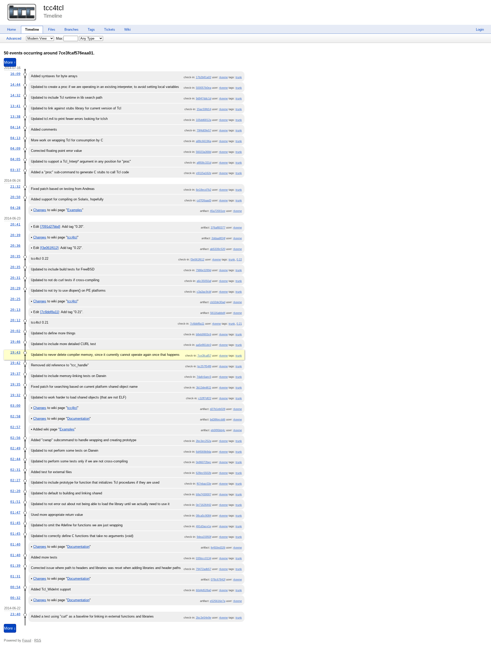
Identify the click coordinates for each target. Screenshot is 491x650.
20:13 (15, 310)
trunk (239, 77)
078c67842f (218, 579)
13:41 (15, 106)
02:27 (15, 480)
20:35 (15, 256)
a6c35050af (204, 280)
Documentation (78, 418)
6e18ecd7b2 (203, 189)
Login (480, 29)
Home (11, 29)
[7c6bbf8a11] (49, 312)
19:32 (15, 395)
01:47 (15, 512)
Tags (91, 29)
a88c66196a (203, 141)
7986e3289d (203, 270)
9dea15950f (204, 536)
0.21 (239, 323)
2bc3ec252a (203, 440)
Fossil (26, 640)
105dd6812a (203, 119)
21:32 (15, 186)
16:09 (15, 74)
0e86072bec (203, 462)
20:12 (15, 320)
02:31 (15, 470)
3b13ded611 (203, 387)
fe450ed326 (218, 547)
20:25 (15, 299)
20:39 (15, 235)
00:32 (15, 598)
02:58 (15, 416)
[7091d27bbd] (50, 227)
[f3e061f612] (49, 248)
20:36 (15, 245)
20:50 (15, 197)
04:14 (15, 127)
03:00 (15, 405)
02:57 (15, 427)
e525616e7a (217, 600)
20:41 (15, 224)
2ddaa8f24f (218, 238)
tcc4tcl (53, 8)
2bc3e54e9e (203, 617)
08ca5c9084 (203, 515)
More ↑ (10, 62)
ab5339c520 (217, 248)
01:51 (15, 502)
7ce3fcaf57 (204, 355)
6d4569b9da (203, 451)
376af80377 (218, 227)
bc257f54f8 (204, 366)
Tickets (109, 29)
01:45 (15, 523)
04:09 (15, 148)
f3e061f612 (197, 259)
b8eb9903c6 (203, 334)
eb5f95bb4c (218, 430)
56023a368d (203, 151)
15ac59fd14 (204, 109)
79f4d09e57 (204, 130)
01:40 (15, 544)
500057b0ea (203, 87)
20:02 (15, 331)
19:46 (15, 342)
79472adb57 (203, 569)
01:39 (15, 565)
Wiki (127, 29)
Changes (39, 210)
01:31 (15, 576)
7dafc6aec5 (204, 376)
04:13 (15, 138)
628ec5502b (203, 472)
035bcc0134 (203, 558)
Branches (71, 29)
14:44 (15, 84)
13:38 (15, 116)
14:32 (15, 95)
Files (51, 29)
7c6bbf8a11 (197, 323)
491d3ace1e (203, 526)
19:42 (15, 363)
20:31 (15, 278)
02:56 (15, 438)
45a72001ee (217, 210)
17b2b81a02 (203, 77)
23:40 (15, 614)
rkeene (223, 77)
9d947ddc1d (203, 98)
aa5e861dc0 (203, 344)
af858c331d (204, 162)
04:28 (15, 208)
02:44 (15, 459)
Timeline (32, 29)
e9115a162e (203, 173)
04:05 (15, 159)
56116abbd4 (217, 312)
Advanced (13, 38)
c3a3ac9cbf (204, 291)
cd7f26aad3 (204, 200)
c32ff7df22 (204, 398)
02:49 (15, 448)
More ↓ (10, 628)
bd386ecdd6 (217, 419)
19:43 (15, 352)
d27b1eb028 (217, 408)
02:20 (15, 491)
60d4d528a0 (203, 590)
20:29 (15, 288)
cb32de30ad (217, 302)
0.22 (239, 259)
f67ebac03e (204, 483)
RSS (37, 640)
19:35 (15, 384)
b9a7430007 (203, 494)
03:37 (15, 170)
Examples (74, 210)
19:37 (15, 373)
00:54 (15, 587)
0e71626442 (203, 504)
